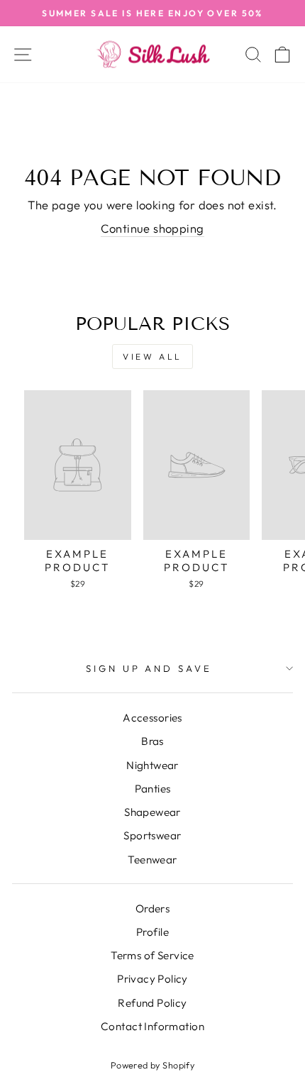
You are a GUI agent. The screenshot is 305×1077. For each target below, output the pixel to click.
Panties (153, 788)
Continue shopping (152, 228)
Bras (152, 741)
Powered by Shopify (152, 1065)
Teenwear (152, 859)
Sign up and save (149, 668)
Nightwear (152, 765)
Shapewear (152, 812)
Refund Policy (152, 1003)
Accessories (152, 717)
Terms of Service (152, 955)
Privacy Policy (152, 978)
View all (152, 356)
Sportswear (152, 835)
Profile (152, 932)
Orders (152, 908)
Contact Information (152, 1026)
